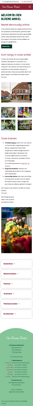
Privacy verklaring (16, 389)
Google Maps (17, 352)
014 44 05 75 (28, 1)
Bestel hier (6, 46)
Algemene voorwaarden (16, 392)
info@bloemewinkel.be (11, 1)
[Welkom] (16, 230)
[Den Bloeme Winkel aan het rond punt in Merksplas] (16, 92)
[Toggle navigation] (30, 7)
